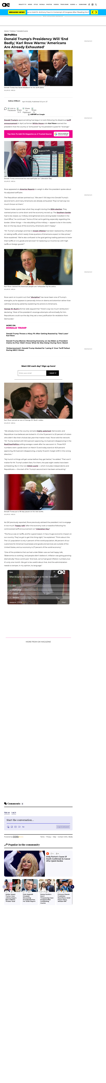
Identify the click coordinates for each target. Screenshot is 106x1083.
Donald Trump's (11, 120)
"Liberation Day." (43, 529)
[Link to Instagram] (92, 4)
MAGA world (32, 466)
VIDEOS (56, 4)
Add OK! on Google (37, 114)
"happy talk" (20, 526)
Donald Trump (22, 31)
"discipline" (35, 297)
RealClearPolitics (11, 444)
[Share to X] (19, 108)
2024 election (56, 209)
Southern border (64, 213)
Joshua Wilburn (14, 101)
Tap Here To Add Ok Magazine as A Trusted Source (29, 134)
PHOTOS (49, 4)
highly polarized (44, 431)
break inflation (39, 231)
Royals (42, 4)
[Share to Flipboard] (27, 108)
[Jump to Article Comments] (5, 108)
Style (36, 4)
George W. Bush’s (11, 309)
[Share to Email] (34, 108)
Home (6, 31)
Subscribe (83, 4)
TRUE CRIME (64, 4)
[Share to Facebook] (12, 108)
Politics (13, 31)
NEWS (30, 4)
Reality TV (22, 4)
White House (38, 123)
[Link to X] (96, 4)
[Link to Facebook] (89, 4)
